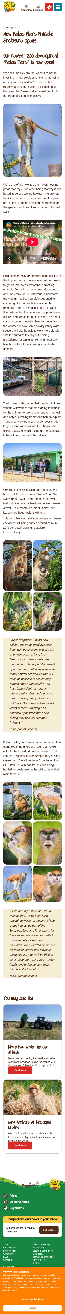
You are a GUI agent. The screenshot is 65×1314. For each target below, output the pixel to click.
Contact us (8, 1260)
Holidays (38, 10)
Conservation (9, 1247)
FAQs (5, 1257)
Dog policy (38, 1254)
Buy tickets (17, 1208)
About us (7, 1244)
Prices (13, 1196)
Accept (32, 1308)
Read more (20, 1070)
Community (8, 1254)
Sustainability (9, 1251)
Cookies (36, 1263)
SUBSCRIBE (49, 1229)
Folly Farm (9, 6)
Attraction (26, 10)
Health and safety (41, 1244)
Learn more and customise (32, 1299)
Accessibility (38, 1247)
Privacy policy (39, 1260)
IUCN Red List (11, 765)
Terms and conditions (43, 1257)
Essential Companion (43, 1251)
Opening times (19, 1202)
